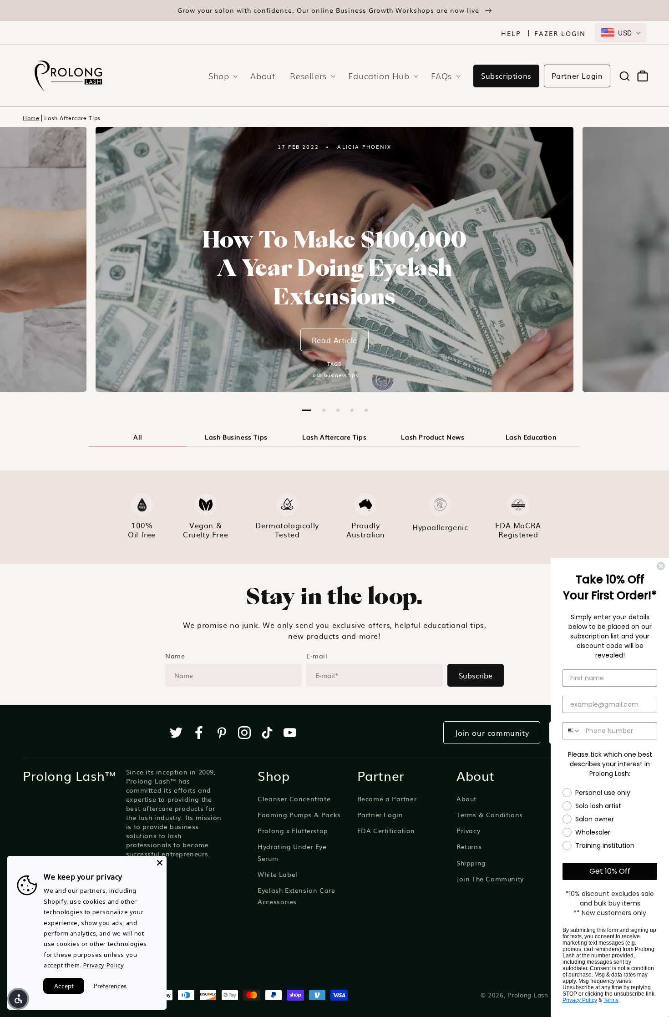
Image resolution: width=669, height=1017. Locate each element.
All (137, 436)
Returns (468, 846)
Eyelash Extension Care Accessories (296, 895)
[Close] (159, 862)
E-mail (317, 655)
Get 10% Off (609, 871)
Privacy (468, 830)
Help (511, 33)
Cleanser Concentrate (294, 798)
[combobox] (620, 32)
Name (175, 655)
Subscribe (475, 675)
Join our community (492, 732)
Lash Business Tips (236, 436)
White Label (278, 874)
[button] (220, 75)
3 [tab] (338, 410)
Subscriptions (506, 75)
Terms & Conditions (489, 814)
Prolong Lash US (533, 994)
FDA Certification (386, 830)
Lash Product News (432, 436)
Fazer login (560, 33)
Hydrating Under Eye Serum (292, 852)
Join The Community (490, 878)
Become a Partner (387, 798)
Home (31, 118)
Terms (610, 1000)
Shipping (471, 862)
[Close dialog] (660, 566)
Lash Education (531, 436)
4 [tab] (352, 410)
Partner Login (577, 75)
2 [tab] (323, 410)
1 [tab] (306, 410)
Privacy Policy (580, 1000)
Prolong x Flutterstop (293, 830)
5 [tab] (366, 410)
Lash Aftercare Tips (72, 118)
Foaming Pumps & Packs (299, 814)
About (466, 798)
